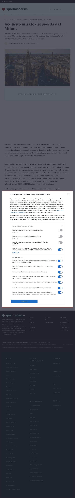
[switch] (60, 230)
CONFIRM (24, 301)
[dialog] (37, 249)
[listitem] (37, 226)
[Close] (69, 194)
